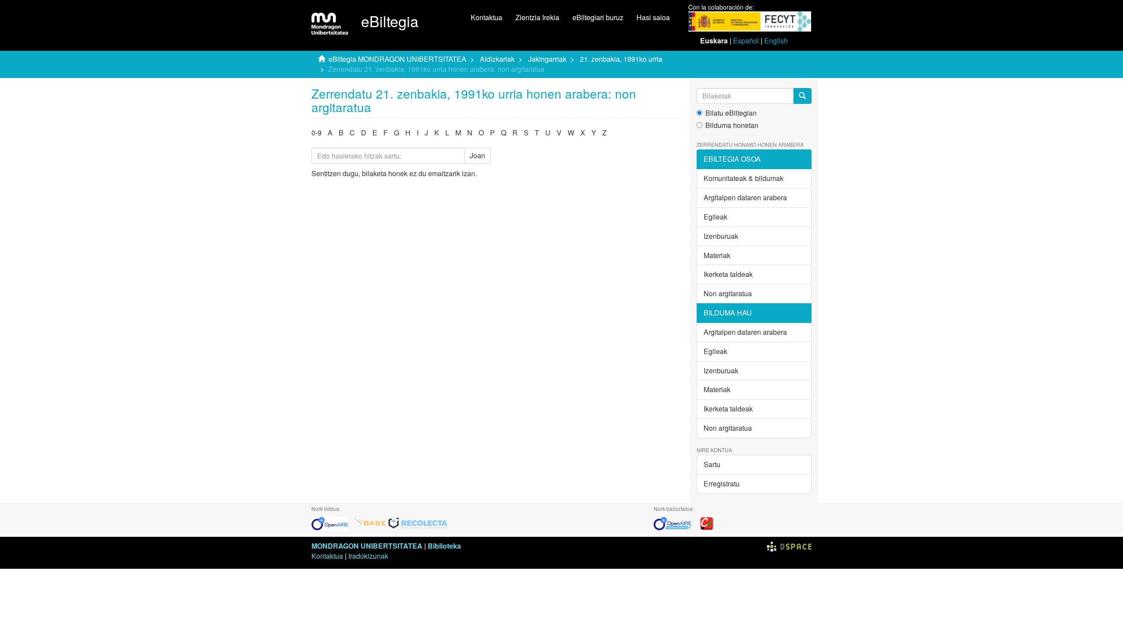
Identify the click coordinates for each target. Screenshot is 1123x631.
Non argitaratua (728, 293)
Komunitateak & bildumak (743, 178)
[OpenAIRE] (332, 522)
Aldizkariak (497, 59)
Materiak (717, 255)
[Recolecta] (418, 522)
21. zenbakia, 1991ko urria (621, 59)
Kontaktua (486, 17)
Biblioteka (444, 546)
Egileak (715, 217)
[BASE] (370, 522)
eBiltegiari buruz (597, 17)
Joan (477, 155)
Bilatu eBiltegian (731, 113)
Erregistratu (722, 484)
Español (746, 40)
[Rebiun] (706, 522)
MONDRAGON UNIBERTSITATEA (366, 546)
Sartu (712, 464)
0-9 (316, 133)
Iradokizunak (368, 556)
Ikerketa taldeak (728, 274)
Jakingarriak (547, 59)
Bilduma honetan (731, 125)
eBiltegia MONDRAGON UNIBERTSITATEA (397, 59)
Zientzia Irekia (537, 17)
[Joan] (802, 96)
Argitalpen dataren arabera (745, 197)
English (776, 40)
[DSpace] (789, 546)
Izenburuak (721, 236)
